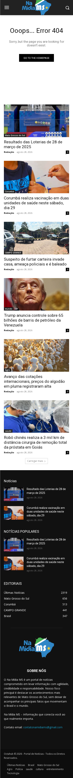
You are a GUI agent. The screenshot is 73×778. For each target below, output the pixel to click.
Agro (7, 370)
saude (8, 431)
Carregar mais (35, 461)
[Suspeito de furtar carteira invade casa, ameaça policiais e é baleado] (36, 238)
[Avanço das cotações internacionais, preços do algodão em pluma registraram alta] (36, 355)
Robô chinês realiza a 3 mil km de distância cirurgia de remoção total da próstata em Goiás (35, 442)
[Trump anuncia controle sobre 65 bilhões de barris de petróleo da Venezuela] (36, 294)
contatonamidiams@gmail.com (42, 727)
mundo (8, 308)
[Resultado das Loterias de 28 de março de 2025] (36, 120)
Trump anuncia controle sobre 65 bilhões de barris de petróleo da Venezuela (33, 320)
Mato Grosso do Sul (15, 135)
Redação (9, 152)
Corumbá (9, 191)
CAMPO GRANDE (13, 252)
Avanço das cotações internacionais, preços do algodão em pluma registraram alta (34, 381)
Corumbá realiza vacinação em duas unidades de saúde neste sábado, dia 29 (36, 203)
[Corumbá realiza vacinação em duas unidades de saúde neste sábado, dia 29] (36, 177)
